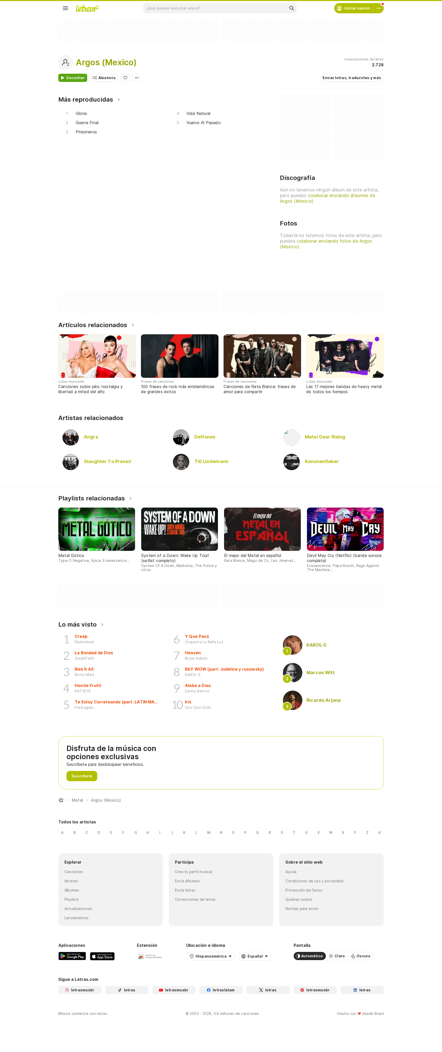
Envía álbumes (187, 881)
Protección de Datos (303, 890)
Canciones (73, 871)
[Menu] (65, 8)
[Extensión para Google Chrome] (150, 956)
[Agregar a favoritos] (125, 78)
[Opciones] (136, 78)
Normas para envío (301, 908)
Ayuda (290, 871)
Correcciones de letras (195, 899)
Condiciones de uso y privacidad (314, 881)
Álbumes (71, 890)
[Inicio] (60, 800)
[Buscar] (291, 8)
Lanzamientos (76, 918)
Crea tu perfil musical (193, 871)
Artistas (71, 881)
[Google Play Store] (72, 956)
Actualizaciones (78, 908)
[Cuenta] (378, 8)
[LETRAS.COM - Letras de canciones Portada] (87, 8)
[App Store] (102, 956)
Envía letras (185, 890)
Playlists (71, 899)
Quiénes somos (298, 899)
